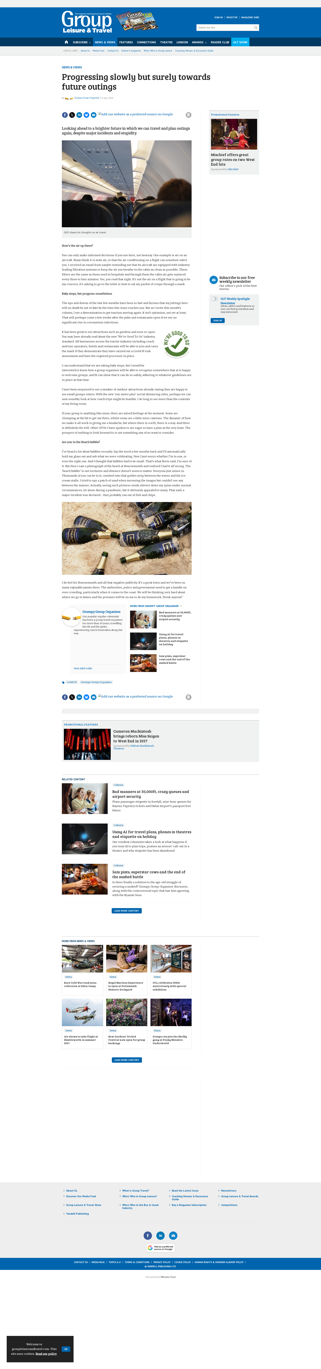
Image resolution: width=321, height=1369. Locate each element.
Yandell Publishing (77, 1213)
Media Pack (98, 50)
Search (255, 27)
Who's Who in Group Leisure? (139, 1196)
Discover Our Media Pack (81, 1196)
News (68, 976)
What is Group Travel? (135, 1190)
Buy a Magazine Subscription (189, 1205)
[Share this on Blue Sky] (86, 115)
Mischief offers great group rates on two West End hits (233, 159)
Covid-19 (72, 682)
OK (66, 1349)
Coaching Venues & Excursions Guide (194, 50)
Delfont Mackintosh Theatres (133, 747)
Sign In (219, 17)
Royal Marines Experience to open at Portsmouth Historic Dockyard (125, 986)
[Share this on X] (72, 115)
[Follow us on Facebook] (147, 1235)
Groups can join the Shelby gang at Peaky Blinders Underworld (170, 1040)
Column (118, 784)
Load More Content (126, 910)
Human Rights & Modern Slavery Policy (219, 1262)
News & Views (72, 67)
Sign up (217, 320)
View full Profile (83, 668)
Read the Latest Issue (185, 1190)
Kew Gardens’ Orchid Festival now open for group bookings (126, 1040)
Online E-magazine (131, 50)
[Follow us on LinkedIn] (160, 1235)
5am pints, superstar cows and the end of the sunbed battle (174, 659)
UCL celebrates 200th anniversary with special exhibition (169, 986)
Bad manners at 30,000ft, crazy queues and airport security (175, 616)
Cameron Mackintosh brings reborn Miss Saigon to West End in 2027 (136, 735)
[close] (191, 108)
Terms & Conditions (137, 1262)
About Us (85, 50)
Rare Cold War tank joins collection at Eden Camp (80, 984)
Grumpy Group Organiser (87, 97)
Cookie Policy (182, 1262)
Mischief (233, 169)
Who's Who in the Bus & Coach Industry (140, 1206)
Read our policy (46, 1353)
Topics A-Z (115, 1262)
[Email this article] (94, 115)
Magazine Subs (250, 17)
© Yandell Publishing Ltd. (160, 1266)
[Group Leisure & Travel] (87, 31)
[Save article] (189, 115)
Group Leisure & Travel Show (83, 1205)
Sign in (144, 108)
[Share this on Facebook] (65, 115)
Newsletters (228, 1190)
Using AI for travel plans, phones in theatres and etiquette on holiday (173, 639)
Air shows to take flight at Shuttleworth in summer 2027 (81, 1040)
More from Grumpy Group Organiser (154, 606)
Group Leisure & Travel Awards (239, 1196)
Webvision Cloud (168, 1277)
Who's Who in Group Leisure (158, 50)
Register (232, 17)
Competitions (229, 1205)
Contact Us (113, 50)
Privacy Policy (162, 1262)
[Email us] (173, 1235)
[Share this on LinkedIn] (79, 115)
